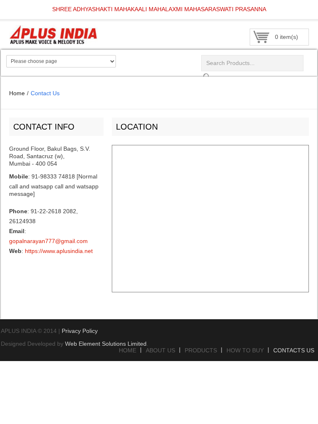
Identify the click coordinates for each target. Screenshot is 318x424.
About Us (160, 350)
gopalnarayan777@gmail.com (48, 241)
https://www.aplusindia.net (59, 251)
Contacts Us (293, 350)
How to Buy (245, 350)
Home (17, 93)
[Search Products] (206, 75)
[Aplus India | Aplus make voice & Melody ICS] (69, 28)
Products (201, 350)
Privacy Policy (80, 331)
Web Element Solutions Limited (106, 343)
